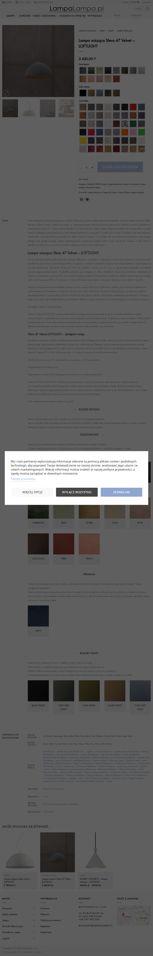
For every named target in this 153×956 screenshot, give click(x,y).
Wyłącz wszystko (77, 492)
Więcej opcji (32, 492)
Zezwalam (121, 492)
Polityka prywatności (23, 479)
